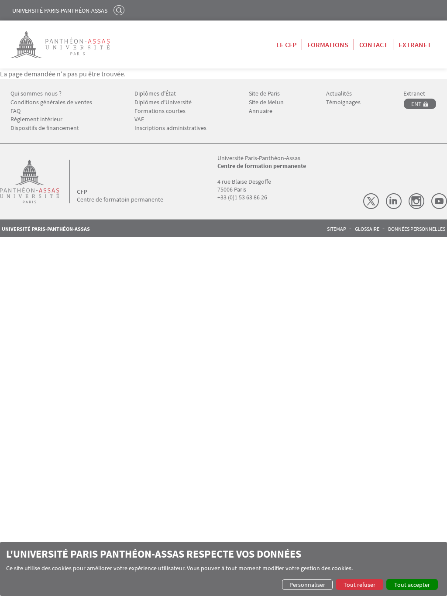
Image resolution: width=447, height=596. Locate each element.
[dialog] (223, 569)
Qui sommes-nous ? (36, 93)
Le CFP (286, 44)
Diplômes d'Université (163, 102)
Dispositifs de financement (44, 128)
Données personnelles (416, 229)
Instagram (416, 201)
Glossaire (367, 229)
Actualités (339, 93)
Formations (327, 44)
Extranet (415, 44)
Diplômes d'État (155, 93)
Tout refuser (359, 585)
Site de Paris (264, 93)
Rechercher (120, 10)
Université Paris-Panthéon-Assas (59, 10)
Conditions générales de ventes (51, 102)
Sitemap (336, 229)
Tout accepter (412, 585)
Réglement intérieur (36, 119)
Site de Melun (266, 102)
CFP (82, 191)
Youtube (439, 201)
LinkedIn (394, 201)
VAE (139, 119)
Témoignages (343, 102)
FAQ (15, 111)
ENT (416, 104)
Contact (373, 44)
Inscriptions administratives (170, 128)
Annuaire (260, 111)
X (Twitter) (371, 201)
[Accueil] (38, 181)
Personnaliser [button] (307, 585)
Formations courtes (160, 111)
